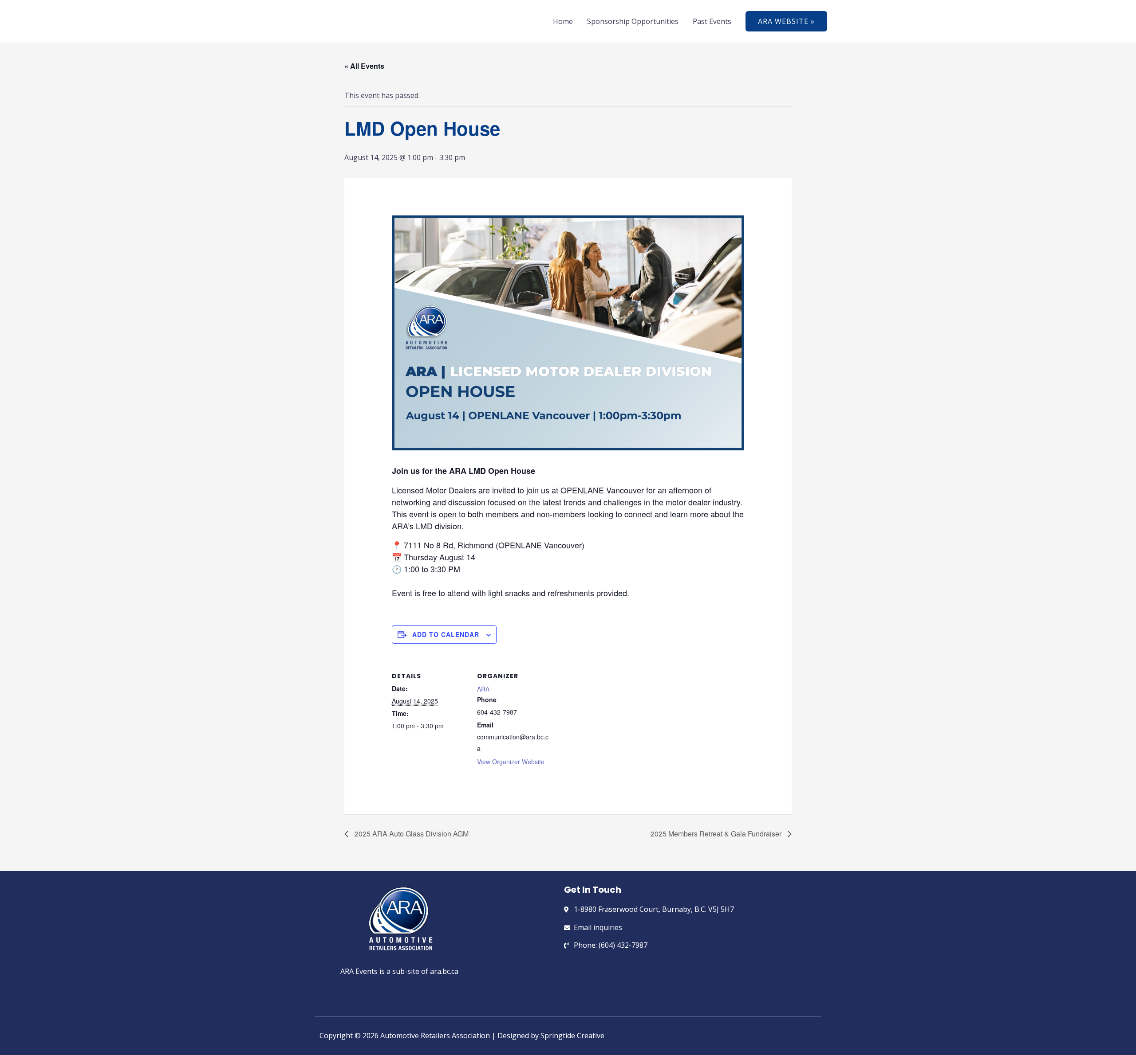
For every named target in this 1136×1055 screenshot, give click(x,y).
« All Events (364, 66)
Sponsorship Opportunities (632, 21)
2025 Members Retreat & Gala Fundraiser (717, 833)
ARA (483, 688)
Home (563, 21)
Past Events (712, 21)
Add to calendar (445, 634)
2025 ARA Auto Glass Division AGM (411, 833)
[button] (786, 21)
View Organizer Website (510, 761)
